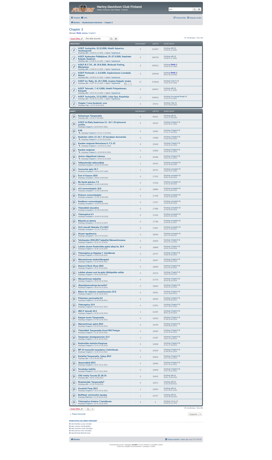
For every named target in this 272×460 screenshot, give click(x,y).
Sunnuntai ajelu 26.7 (88, 169)
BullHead (88, 397)
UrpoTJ (174, 81)
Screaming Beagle (178, 96)
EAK (80, 130)
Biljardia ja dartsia (87, 221)
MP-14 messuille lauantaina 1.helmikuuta (98, 350)
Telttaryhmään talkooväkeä (91, 163)
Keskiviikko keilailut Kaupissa (92, 343)
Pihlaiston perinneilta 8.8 (90, 298)
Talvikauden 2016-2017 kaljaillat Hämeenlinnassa (101, 240)
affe (86, 53)
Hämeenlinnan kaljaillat (89, 279)
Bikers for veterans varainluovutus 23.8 (97, 292)
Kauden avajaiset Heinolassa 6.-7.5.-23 (96, 143)
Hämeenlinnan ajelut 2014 (90, 324)
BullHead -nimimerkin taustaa (92, 395)
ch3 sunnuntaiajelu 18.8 (89, 188)
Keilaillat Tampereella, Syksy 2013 (94, 356)
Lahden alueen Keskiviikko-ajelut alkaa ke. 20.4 (101, 246)
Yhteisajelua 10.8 (86, 304)
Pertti (79, 33)
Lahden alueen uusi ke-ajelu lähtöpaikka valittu (101, 272)
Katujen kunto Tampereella (91, 317)
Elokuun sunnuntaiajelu (89, 195)
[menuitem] (84, 18)
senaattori (89, 165)
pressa (85, 33)
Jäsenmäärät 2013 (86, 363)
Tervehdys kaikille (87, 369)
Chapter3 (92, 33)
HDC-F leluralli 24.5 (87, 311)
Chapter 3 (76, 29)
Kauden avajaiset (86, 150)
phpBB (134, 445)
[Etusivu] (83, 8)
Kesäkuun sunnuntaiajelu (90, 201)
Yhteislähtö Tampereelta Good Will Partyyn (99, 330)
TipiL (87, 105)
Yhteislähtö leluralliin (88, 208)
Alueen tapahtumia (87, 234)
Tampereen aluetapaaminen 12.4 (93, 337)
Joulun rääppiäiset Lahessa (91, 156)
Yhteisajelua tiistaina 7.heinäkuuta (94, 401)
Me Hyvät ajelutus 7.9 (88, 182)
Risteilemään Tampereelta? (91, 382)
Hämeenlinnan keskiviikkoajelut (93, 259)
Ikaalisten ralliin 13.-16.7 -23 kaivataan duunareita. (102, 137)
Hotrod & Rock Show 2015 (90, 266)
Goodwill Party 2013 (88, 388)
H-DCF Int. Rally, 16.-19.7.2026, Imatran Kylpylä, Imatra (104, 81)
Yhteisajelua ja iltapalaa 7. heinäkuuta (96, 253)
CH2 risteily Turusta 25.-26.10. (92, 375)
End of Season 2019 (87, 175)
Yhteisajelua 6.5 (86, 214)
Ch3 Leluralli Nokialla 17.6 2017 (93, 227)
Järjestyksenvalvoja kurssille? (92, 285)
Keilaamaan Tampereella (90, 116)
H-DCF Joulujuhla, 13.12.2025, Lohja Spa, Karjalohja (103, 96)
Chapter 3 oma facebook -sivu (92, 103)
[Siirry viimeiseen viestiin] (175, 48)
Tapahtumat (115, 53)
